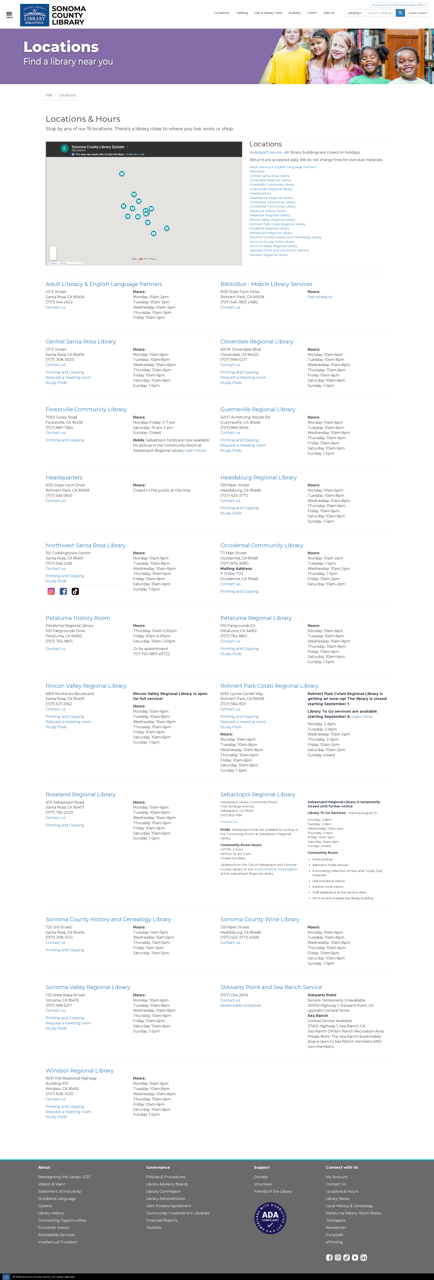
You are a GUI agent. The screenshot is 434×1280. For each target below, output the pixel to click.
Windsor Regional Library (269, 255)
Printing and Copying (65, 372)
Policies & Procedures (165, 1177)
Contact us (55, 307)
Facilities (153, 1227)
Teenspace (336, 1220)
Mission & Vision (51, 1184)
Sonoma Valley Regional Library (273, 246)
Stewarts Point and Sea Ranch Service (279, 250)
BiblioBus (257, 171)
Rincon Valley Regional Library (272, 219)
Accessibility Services (56, 1235)
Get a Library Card (268, 12)
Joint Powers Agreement (168, 1206)
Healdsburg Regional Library (271, 198)
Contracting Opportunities (62, 1220)
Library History (51, 1213)
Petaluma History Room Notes (353, 1213)
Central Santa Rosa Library (270, 176)
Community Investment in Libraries (177, 1213)
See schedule (320, 297)
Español (422, 13)
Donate (261, 1177)
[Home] (55, 15)
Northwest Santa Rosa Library (272, 202)
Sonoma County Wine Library (272, 241)
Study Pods (56, 383)
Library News (337, 1199)
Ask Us (329, 12)
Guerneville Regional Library (271, 189)
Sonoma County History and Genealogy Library (285, 237)
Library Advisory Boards (167, 1184)
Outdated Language (57, 1199)
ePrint (422, 5)
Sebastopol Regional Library (271, 233)
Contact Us (395, 5)
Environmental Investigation (275, 869)
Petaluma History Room (268, 211)
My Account (379, 5)
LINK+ (312, 12)
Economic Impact (54, 1227)
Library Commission (163, 1191)
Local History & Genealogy (349, 1206)
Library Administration (165, 1199)
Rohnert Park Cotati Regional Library (277, 224)
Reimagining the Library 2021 (64, 1177)
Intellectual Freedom (57, 1242)
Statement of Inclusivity (59, 1191)
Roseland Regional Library (269, 228)
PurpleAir (410, 5)
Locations (221, 12)
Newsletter (336, 1227)
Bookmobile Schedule (240, 1005)
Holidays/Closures (265, 152)
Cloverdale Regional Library (270, 180)
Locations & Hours (342, 1191)
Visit (49, 95)
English (412, 13)
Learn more (195, 450)
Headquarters (260, 193)
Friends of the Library (273, 1191)
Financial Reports (161, 1220)
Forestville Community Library (272, 184)
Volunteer (263, 1184)
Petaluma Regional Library (270, 215)
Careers (45, 1206)
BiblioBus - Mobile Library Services (266, 284)
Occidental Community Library (273, 206)
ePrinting (334, 1242)
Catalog (242, 12)
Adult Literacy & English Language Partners (283, 167)
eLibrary (295, 12)
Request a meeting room (68, 377)
